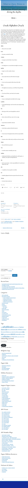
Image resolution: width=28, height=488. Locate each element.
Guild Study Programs (7, 300)
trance (23, 336)
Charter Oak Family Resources (8, 462)
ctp (6, 329)
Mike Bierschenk (5, 391)
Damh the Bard (5, 397)
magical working (14, 331)
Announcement (5, 303)
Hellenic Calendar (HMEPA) (7, 378)
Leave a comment (17, 219)
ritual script (14, 336)
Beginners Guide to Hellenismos (8, 376)
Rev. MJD (4, 390)
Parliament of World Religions (8, 359)
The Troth (4, 357)
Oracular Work (5, 313)
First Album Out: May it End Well (8, 286)
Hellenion (4, 354)
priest (22, 334)
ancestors (16, 327)
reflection (6, 336)
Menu (13, 18)
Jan (12, 219)
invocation (24, 329)
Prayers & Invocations (6, 315)
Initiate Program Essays (8, 301)
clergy (3, 329)
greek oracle (6, 222)
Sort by (2, 278)
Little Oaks (4, 308)
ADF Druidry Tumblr (6, 435)
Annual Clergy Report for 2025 (8, 289)
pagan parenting (7, 334)
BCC (18, 327)
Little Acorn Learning (6, 458)
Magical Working (5, 309)
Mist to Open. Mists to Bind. (14, 5)
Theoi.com (4, 375)
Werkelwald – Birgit (6, 450)
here (4, 34)
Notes (3, 311)
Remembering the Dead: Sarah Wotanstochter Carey (12, 284)
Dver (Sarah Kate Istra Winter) (8, 380)
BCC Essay (5, 307)
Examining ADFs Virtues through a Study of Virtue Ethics (13, 288)
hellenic (10, 222)
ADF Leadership (5, 295)
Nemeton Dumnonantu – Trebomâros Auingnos (11, 439)
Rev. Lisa (3, 424)
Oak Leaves (4, 312)
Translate (10, 270)
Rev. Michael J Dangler (6, 425)
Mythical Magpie (5, 399)
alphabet (17, 221)
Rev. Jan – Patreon (5, 389)
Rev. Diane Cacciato (6, 416)
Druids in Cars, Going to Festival (8, 467)
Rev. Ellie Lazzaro (5, 418)
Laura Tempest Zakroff (6, 401)
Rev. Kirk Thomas (5, 421)
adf (3, 327)
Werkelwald (4, 460)
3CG (1, 327)
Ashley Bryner (5, 402)
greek (2, 222)
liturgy (7, 331)
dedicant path (9, 329)
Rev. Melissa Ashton (6, 426)
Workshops (4, 320)
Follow (3, 345)
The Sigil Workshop (6, 368)
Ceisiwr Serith (5, 443)
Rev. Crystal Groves (6, 413)
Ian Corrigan (4, 394)
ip (1, 332)
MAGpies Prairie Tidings (7, 436)
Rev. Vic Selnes (5, 429)
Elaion (3, 358)
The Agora (4, 367)
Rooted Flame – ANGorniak (7, 448)
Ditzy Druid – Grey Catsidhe (7, 441)
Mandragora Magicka (6, 365)
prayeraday (18, 334)
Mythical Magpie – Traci (7, 449)
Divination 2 (3, 203)
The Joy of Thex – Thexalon (7, 440)
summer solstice (19, 336)
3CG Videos (4, 469)
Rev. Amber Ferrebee (6, 412)
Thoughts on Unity (5, 285)
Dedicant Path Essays (7, 299)
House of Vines (5, 382)
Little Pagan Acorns (6, 456)
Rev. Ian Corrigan (5, 420)
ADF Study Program (6, 296)
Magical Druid (5, 393)
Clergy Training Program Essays (9, 297)
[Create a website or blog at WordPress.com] (2, 479)
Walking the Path (8, 221)
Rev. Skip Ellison (5, 427)
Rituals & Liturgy (5, 316)
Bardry (3, 304)
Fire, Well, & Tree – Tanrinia (7, 444)
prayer (13, 334)
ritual (10, 336)
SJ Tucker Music (5, 395)
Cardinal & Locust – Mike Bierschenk (9, 437)
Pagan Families (5, 459)
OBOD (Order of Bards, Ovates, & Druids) (10, 355)
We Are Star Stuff (5, 369)
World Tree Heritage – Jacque (7, 445)
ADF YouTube (4, 470)
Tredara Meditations (6, 398)
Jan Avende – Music (6, 388)
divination (21, 221)
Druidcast (4, 471)
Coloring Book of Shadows (7, 406)
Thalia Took (4, 403)
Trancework (4, 317)
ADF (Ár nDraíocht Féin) (6, 353)
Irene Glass (4, 405)
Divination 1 (16, 203)
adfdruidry (9, 327)
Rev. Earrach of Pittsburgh (7, 417)
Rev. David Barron (5, 414)
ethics (17, 329)
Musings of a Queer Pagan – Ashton (9, 447)
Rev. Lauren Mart (5, 422)
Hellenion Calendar (6, 379)
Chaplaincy (4, 305)
